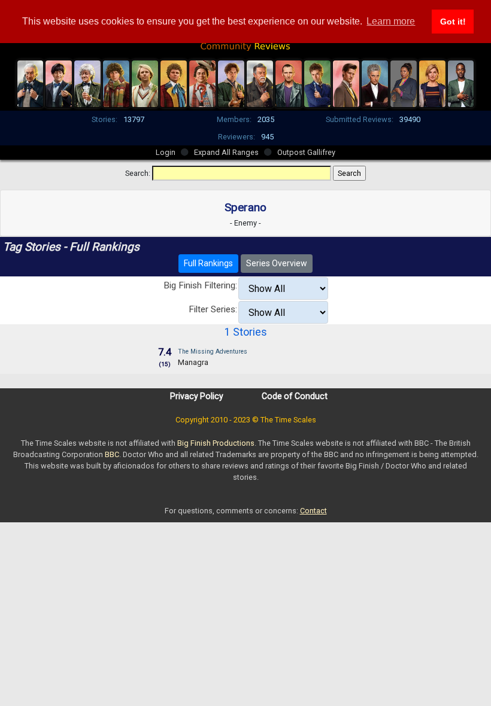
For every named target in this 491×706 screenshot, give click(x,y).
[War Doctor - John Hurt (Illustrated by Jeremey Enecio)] (260, 82)
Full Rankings (208, 263)
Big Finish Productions (215, 443)
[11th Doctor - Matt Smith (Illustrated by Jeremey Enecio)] (346, 82)
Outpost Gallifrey (306, 152)
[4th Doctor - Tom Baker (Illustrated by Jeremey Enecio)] (116, 82)
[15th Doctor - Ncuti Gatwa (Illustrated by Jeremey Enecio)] (461, 82)
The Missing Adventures (212, 351)
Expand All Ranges (226, 152)
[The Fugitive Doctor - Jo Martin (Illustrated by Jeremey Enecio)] (403, 82)
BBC (112, 454)
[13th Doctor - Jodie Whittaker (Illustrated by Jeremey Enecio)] (432, 82)
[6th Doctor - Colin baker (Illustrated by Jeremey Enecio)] (173, 82)
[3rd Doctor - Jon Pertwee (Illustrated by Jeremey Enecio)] (87, 82)
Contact (313, 510)
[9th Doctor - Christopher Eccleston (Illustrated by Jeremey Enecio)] (288, 82)
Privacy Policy (196, 396)
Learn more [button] (390, 21)
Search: (137, 173)
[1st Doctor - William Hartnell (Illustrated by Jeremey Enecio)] (30, 82)
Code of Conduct (295, 396)
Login (165, 152)
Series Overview (276, 263)
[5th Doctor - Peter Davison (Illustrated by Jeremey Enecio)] (145, 82)
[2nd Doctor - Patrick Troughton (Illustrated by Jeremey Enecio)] (58, 82)
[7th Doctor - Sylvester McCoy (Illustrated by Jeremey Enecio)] (202, 82)
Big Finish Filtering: (200, 285)
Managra (193, 362)
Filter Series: (213, 309)
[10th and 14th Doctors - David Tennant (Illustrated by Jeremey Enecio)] (317, 82)
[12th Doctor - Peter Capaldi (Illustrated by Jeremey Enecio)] (375, 82)
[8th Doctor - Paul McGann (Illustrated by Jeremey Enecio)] (231, 82)
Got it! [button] (453, 21)
